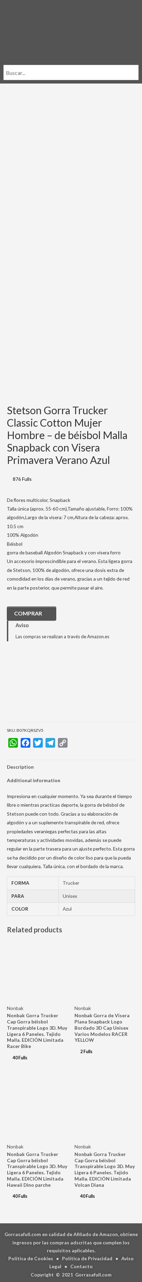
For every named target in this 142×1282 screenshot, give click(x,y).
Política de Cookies (30, 1258)
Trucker (71, 883)
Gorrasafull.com (93, 1275)
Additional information (33, 780)
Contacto (81, 1266)
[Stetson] (41, 687)
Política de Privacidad (87, 1258)
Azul (67, 909)
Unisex (70, 896)
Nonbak (15, 1008)
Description (20, 767)
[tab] (71, 767)
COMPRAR (28, 613)
